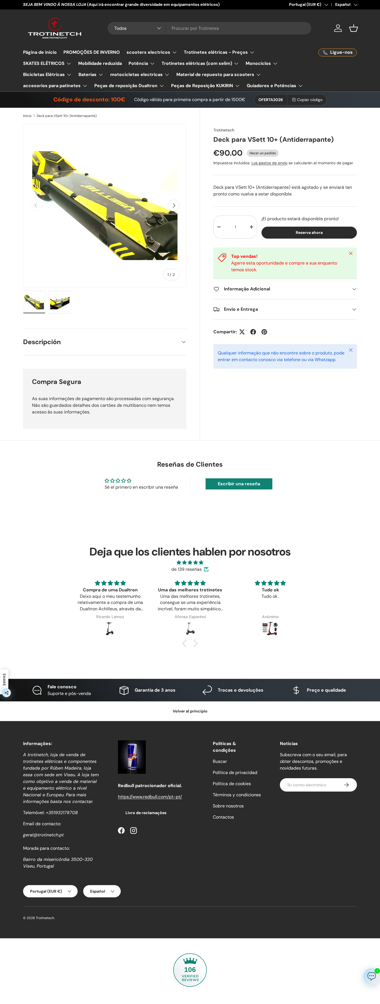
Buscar (220, 761)
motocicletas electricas (136, 74)
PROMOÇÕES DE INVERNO (91, 52)
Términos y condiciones (237, 795)
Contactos (223, 817)
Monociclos (258, 63)
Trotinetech (223, 130)
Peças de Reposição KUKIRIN (202, 86)
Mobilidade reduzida (100, 63)
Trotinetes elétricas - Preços (216, 52)
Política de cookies (232, 784)
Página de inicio (40, 52)
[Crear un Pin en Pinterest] (264, 331)
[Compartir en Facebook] (253, 331)
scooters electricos (148, 52)
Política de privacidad (235, 772)
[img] (190, 562)
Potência (138, 63)
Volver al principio (190, 711)
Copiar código (309, 99)
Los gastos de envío (269, 162)
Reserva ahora (309, 232)
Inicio (27, 115)
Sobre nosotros (228, 806)
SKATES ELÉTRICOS (44, 63)
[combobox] (210, 28)
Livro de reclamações (145, 812)
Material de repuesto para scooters (215, 74)
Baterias (87, 74)
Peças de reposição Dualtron (125, 86)
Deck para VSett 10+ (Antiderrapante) (67, 115)
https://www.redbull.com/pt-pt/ (150, 797)
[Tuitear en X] (242, 331)
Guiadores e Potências (271, 86)
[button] (353, 28)
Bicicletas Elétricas (44, 74)
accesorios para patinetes (52, 86)
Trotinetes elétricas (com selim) (197, 63)
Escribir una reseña (239, 484)
